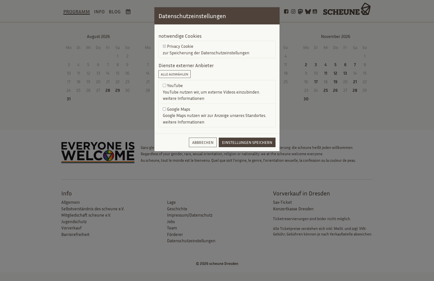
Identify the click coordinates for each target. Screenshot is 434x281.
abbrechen (202, 142)
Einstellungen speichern (247, 142)
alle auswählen (174, 74)
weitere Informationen (183, 98)
